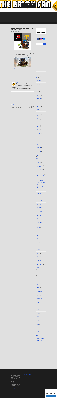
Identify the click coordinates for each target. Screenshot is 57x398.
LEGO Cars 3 (37, 99)
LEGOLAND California (38, 310)
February (13, 54)
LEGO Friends (37, 129)
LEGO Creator (37, 105)
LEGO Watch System (38, 302)
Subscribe (41, 32)
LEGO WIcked (37, 305)
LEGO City (37, 102)
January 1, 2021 (13, 31)
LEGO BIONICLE (38, 87)
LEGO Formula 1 (38, 126)
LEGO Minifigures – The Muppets (40, 188)
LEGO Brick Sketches (38, 95)
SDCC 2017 (37, 320)
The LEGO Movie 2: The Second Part (40, 338)
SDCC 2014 (37, 316)
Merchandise (27, 22)
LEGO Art (37, 84)
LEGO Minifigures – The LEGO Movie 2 (40, 184)
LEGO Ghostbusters (38, 136)
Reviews (23, 22)
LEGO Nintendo (38, 245)
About (15, 22)
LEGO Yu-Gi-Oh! (38, 309)
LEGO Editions (38, 119)
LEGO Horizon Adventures (39, 141)
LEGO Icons (37, 144)
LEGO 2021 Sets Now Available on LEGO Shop (16, 107)
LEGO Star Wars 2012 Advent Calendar (40, 270)
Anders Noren (42, 394)
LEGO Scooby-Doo (38, 256)
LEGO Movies (37, 238)
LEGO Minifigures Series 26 (39, 214)
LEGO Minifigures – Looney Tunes (40, 174)
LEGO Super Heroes (38, 284)
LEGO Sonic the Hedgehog (39, 260)
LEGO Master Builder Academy (39, 165)
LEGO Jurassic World (38, 151)
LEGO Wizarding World (39, 306)
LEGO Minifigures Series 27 (39, 215)
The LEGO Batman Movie (39, 335)
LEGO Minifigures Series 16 (39, 200)
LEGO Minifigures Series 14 (39, 197)
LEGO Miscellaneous (38, 228)
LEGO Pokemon (38, 253)
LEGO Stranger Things (38, 283)
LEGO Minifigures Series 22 (39, 208)
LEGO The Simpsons (38, 294)
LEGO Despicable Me (38, 106)
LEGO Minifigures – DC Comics (39, 169)
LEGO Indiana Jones (38, 147)
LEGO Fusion (37, 130)
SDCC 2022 (37, 327)
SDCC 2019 (37, 323)
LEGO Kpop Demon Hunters (39, 159)
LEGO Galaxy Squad (38, 133)
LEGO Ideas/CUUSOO (15, 104)
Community (37, 76)
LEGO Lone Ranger (38, 162)
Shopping (37, 334)
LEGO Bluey (37, 88)
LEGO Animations (38, 81)
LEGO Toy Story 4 (38, 295)
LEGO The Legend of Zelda (39, 291)
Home (12, 22)
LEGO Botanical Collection (39, 92)
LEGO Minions (38, 227)
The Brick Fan (28, 4)
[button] (55, 389)
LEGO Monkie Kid (38, 234)
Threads (13, 70)
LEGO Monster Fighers (38, 235)
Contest (37, 77)
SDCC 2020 (37, 324)
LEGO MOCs (37, 231)
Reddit (15, 70)
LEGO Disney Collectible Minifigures (40, 110)
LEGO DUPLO (37, 118)
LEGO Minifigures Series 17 (39, 201)
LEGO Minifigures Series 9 (39, 222)
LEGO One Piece (38, 246)
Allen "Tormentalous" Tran (20, 31)
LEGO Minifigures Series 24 (39, 211)
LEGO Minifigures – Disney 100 (39, 170)
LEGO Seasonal (38, 257)
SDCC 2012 (37, 313)
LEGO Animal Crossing (38, 80)
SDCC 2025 (37, 331)
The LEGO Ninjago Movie (39, 340)
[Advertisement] (28, 16)
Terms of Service (25, 374)
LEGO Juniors (37, 148)
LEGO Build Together (38, 98)
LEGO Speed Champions (39, 263)
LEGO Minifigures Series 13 (39, 196)
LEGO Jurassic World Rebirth (39, 154)
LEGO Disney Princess (38, 114)
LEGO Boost (37, 91)
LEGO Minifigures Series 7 (39, 219)
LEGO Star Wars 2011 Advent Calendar (40, 268)
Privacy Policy (29, 374)
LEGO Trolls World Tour (39, 298)
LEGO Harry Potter (38, 137)
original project (13, 53)
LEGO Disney (37, 109)
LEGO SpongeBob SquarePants (39, 264)
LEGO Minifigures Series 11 (39, 193)
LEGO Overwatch (38, 249)
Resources (18, 22)
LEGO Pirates (37, 250)
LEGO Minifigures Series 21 (39, 207)
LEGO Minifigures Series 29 (39, 218)
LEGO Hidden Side (38, 140)
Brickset (14, 68)
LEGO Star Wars (38, 267)
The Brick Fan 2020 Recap (30, 107)
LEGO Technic (37, 287)
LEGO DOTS (37, 115)
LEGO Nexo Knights (38, 239)
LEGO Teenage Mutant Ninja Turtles (40, 288)
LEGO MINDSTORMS (38, 166)
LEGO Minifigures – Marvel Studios (40, 175)
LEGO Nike (37, 242)
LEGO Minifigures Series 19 (39, 204)
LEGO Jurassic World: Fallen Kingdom (40, 155)
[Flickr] (14, 91)
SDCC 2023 (37, 328)
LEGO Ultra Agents (38, 299)
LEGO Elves (37, 122)
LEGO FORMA (38, 125)
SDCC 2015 (37, 317)
